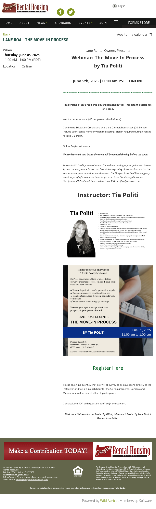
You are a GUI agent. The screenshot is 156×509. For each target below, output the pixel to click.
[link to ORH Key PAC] (78, 459)
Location (9, 66)
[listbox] (135, 34)
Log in (121, 6)
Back (6, 34)
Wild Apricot (109, 500)
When (7, 50)
